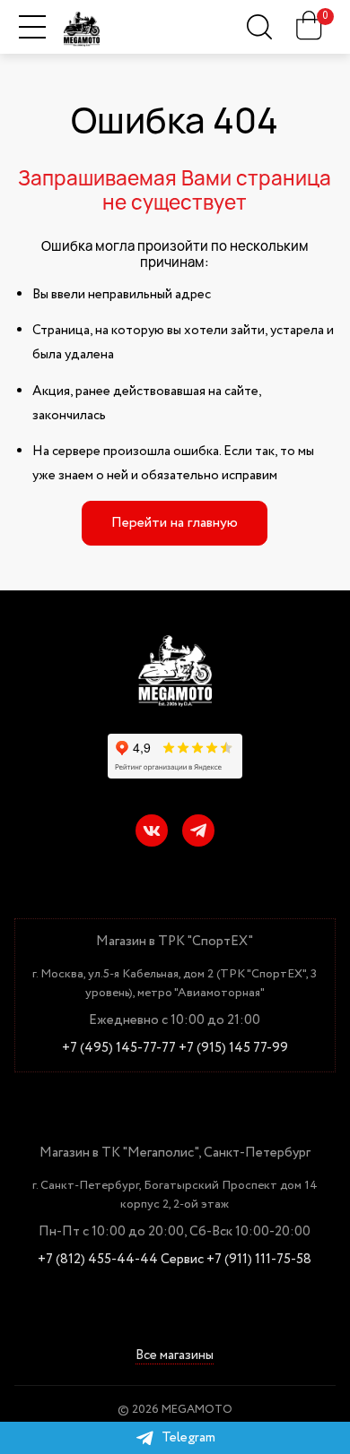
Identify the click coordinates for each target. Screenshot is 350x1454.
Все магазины (175, 1355)
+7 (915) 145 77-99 (233, 1048)
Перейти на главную (174, 522)
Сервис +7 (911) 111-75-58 (236, 1260)
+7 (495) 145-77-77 (119, 1048)
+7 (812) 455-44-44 (98, 1260)
